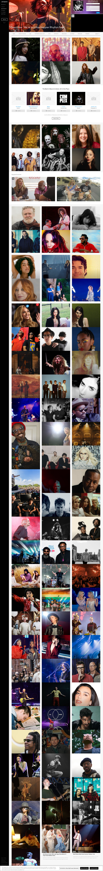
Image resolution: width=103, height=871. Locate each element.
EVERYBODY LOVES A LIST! (40, 33)
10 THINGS (72, 33)
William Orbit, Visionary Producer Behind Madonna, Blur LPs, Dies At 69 (39, 26)
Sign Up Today (56, 118)
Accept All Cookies (94, 868)
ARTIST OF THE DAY (22, 33)
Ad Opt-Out (3, 860)
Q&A (30, 33)
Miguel (48, 106)
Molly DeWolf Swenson (33, 106)
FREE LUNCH (64, 33)
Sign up (4, 19)
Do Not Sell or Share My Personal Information (69, 868)
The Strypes (18, 106)
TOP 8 (49, 33)
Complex (63, 106)
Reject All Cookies (84, 868)
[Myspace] (4, 1)
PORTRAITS (56, 33)
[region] (51, 868)
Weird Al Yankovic (78, 106)
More (97, 34)
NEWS (14, 33)
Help (2, 857)
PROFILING (80, 33)
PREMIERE (87, 33)
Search (98, 12)
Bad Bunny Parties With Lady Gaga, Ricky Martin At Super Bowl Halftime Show (54, 855)
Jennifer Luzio (93, 106)
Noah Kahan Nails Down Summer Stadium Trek (84, 854)
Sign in (4, 22)
